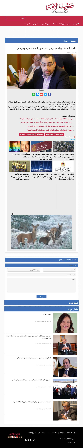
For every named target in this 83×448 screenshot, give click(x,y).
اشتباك (54, 24)
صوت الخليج (42, 432)
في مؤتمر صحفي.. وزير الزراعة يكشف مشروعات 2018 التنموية (32, 402)
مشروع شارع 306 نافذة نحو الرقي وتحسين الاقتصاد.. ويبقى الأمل (31, 380)
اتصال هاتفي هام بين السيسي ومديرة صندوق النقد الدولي (34, 358)
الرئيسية (75, 24)
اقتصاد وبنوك (36, 24)
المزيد (28, 24)
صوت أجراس (47, 314)
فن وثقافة (62, 24)
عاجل (69, 24)
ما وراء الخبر (46, 24)
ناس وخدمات (31, 432)
